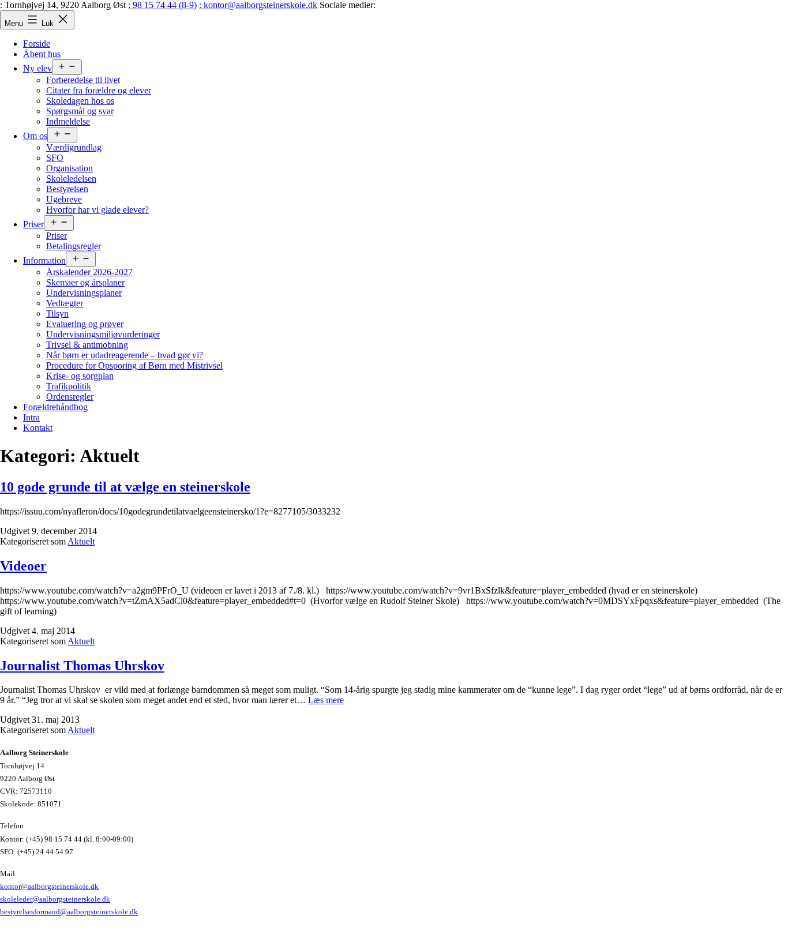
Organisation (69, 168)
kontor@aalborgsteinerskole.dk (49, 886)
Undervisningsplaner (84, 293)
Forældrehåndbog (55, 407)
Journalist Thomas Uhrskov (82, 665)
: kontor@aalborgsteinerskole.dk (258, 5)
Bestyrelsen (67, 189)
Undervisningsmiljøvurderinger (103, 334)
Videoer (23, 565)
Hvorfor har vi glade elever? (97, 210)
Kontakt (37, 428)
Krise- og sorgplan (80, 376)
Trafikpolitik (68, 386)
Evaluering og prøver (84, 324)
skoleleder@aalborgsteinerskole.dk (55, 899)
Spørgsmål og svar (80, 111)
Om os (35, 136)
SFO (54, 158)
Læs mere (326, 700)
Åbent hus (42, 54)
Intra (31, 417)
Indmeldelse (68, 121)
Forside (36, 43)
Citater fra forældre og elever (98, 90)
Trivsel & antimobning (87, 345)
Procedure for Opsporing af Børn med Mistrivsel (134, 365)
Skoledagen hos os (80, 101)
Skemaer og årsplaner (85, 282)
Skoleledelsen (71, 178)
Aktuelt (81, 541)
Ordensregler (69, 396)
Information (44, 260)
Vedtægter (64, 303)
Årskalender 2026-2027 (89, 272)
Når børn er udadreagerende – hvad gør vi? (124, 355)
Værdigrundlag (74, 147)
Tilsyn (57, 313)
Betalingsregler (73, 246)
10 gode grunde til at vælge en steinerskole (125, 486)
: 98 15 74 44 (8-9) (162, 5)
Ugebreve (64, 199)
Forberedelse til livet (83, 80)
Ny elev (37, 68)
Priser (33, 224)
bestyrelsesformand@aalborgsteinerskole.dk (69, 912)
